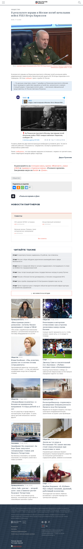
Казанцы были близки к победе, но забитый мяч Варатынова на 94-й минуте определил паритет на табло (57, 368)
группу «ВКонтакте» (53, 166)
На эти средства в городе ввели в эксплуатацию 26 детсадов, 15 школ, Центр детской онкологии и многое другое (25, 409)
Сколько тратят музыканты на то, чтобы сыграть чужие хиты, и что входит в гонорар (57, 329)
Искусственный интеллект (51, 223)
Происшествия (48, 399)
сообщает (28, 78)
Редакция (14, 526)
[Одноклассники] (18, 187)
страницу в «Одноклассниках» (33, 168)
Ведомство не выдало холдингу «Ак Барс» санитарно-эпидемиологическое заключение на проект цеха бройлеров (57, 407)
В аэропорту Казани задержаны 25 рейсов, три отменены (35, 255)
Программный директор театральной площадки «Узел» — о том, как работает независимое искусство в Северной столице (25, 366)
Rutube (36, 170)
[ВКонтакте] (14, 187)
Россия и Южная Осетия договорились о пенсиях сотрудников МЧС (39, 277)
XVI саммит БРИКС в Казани (24, 223)
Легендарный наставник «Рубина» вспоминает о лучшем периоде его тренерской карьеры (57, 491)
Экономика (15, 443)
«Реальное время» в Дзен (29, 196)
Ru (43, 526)
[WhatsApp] (22, 187)
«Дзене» (43, 170)
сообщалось (20, 151)
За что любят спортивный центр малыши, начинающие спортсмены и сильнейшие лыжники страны (24, 493)
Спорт (45, 359)
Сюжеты (18, 216)
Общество (15, 9)
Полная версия (16, 541)
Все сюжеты (42, 238)
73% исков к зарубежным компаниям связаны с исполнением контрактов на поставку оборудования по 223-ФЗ (24, 327)
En (46, 526)
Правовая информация (19, 531)
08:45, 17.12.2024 (16, 20)
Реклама (14, 529)
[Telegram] (26, 187)
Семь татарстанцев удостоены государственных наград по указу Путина (40, 272)
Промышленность (17, 319)
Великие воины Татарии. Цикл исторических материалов (25, 231)
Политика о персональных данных (23, 534)
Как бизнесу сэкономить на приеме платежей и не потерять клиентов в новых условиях (24, 452)
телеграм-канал (37, 166)
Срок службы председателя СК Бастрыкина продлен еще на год (37, 281)
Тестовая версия (17, 543)
